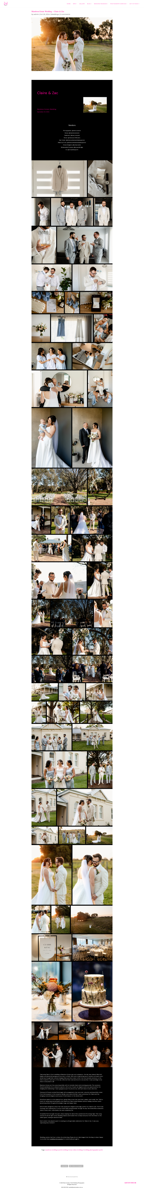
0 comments (65, 14)
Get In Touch (134, 3)
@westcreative (72, 1176)
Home (68, 3)
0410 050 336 (64, 1187)
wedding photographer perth (93, 1150)
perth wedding (63, 1150)
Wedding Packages (100, 3)
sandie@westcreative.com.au (76, 1187)
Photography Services (118, 3)
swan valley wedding (76, 1150)
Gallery (82, 3)
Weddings (55, 14)
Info (74, 3)
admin (36, 14)
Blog (89, 3)
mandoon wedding (51, 1150)
